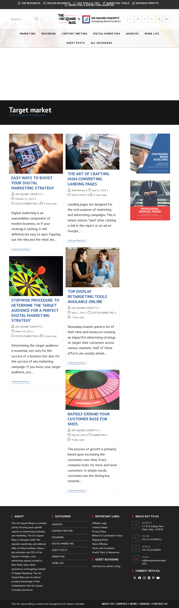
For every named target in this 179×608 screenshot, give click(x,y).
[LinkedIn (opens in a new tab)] (159, 19)
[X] (134, 578)
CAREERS (144, 603)
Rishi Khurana (78, 190)
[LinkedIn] (149, 578)
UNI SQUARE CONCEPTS (28, 194)
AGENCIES (57, 524)
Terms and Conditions (103, 548)
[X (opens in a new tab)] (130, 19)
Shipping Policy (100, 539)
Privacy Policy (99, 531)
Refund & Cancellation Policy (107, 535)
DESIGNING (58, 537)
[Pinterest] (153, 578)
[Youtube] (158, 578)
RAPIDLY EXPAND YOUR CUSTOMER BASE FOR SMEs (89, 419)
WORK (133, 603)
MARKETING (99, 435)
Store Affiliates (100, 544)
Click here (97, 566)
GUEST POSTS (79, 195)
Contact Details (100, 527)
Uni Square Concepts (73, 603)
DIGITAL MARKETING (26, 203)
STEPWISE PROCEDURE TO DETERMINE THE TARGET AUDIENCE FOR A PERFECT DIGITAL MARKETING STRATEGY (35, 310)
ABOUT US (108, 603)
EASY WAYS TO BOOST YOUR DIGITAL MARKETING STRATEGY (32, 183)
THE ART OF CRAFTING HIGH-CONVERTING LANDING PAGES (88, 179)
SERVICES (121, 603)
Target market (39, 115)
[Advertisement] (89, 74)
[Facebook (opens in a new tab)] (138, 19)
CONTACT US (159, 603)
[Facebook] (139, 578)
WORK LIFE (58, 563)
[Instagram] (144, 578)
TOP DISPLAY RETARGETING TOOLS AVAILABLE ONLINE (87, 296)
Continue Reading (20, 249)
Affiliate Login (99, 523)
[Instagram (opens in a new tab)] (152, 19)
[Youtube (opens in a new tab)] (166, 19)
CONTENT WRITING (62, 530)
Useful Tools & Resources (106, 552)
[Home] (10, 115)
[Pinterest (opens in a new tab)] (145, 19)
